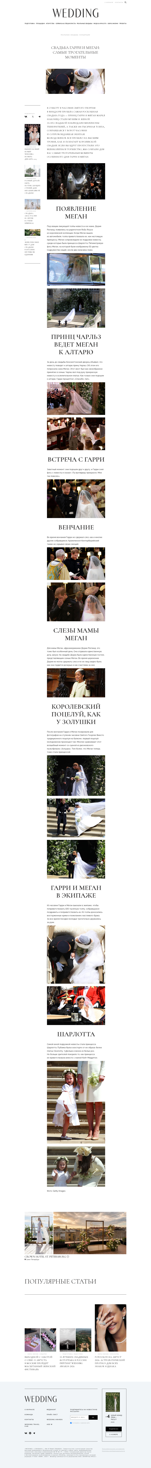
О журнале (109, 2)
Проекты (122, 23)
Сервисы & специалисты (66, 23)
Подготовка (30, 23)
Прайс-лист (52, 1414)
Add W (50, 1424)
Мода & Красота (100, 23)
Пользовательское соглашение (113, 1448)
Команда (29, 1414)
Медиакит (51, 1409)
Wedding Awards (55, 1419)
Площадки (40, 23)
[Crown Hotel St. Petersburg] (60, 1257)
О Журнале (30, 1409)
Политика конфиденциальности (113, 1451)
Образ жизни (113, 23)
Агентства (50, 23)
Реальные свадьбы (84, 23)
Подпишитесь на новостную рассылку (83, 1410)
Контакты (119, 2)
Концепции (84, 35)
